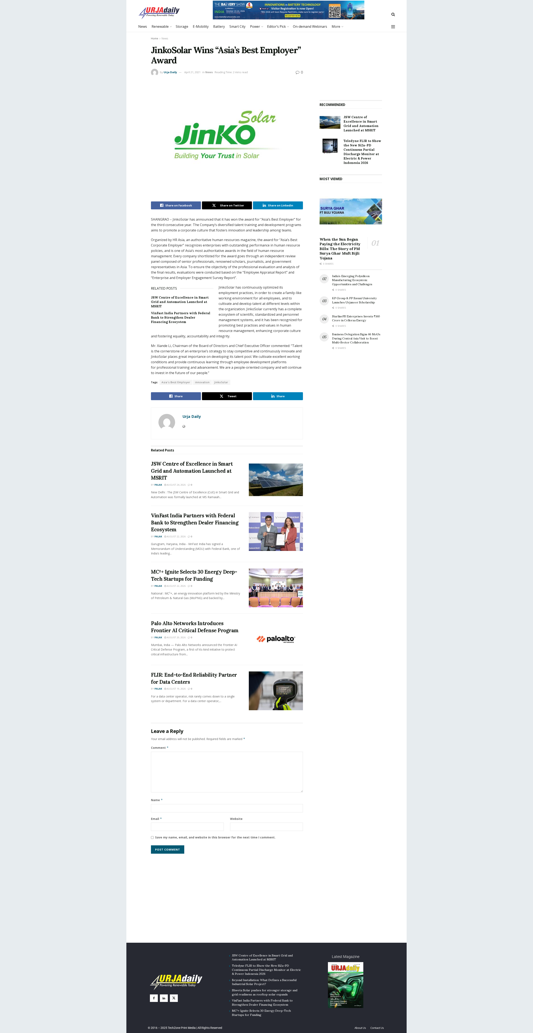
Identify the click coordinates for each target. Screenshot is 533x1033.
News (142, 26)
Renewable (160, 26)
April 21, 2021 (192, 72)
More (336, 26)
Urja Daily (170, 72)
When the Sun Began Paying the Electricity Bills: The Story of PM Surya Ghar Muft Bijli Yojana (340, 248)
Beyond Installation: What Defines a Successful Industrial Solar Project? (264, 982)
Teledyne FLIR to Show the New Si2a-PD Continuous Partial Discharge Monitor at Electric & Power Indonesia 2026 (266, 970)
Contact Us (377, 1028)
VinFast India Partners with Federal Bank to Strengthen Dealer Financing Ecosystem (180, 317)
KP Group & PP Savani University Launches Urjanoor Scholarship (354, 300)
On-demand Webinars (310, 26)
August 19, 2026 (176, 688)
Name (157, 800)
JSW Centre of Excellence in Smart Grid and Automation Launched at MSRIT (180, 301)
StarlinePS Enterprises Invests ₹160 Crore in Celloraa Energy (356, 318)
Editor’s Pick (276, 26)
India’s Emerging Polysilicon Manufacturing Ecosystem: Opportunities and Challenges (352, 280)
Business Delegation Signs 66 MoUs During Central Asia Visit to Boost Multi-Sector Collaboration (356, 338)
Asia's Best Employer (176, 382)
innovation (202, 382)
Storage (182, 26)
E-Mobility (201, 26)
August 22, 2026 (176, 536)
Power (255, 26)
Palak (158, 484)
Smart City (237, 26)
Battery (219, 26)
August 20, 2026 (176, 637)
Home (154, 38)
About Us (360, 1028)
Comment (160, 748)
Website (236, 819)
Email (156, 819)
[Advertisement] (351, 64)
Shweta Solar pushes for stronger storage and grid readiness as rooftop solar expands (264, 992)
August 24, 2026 (176, 484)
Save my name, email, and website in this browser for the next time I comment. (215, 837)
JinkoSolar (221, 382)
